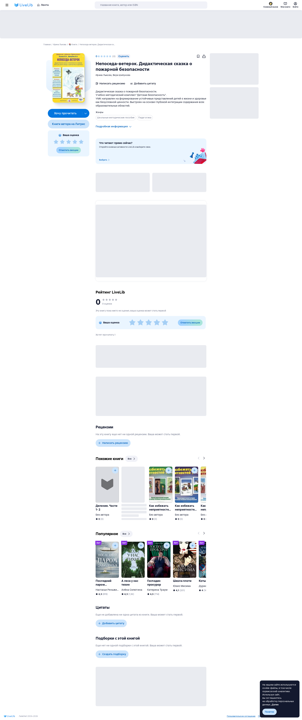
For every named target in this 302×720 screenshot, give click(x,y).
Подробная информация (112, 126)
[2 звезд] (62, 141)
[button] (68, 78)
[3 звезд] (68, 141)
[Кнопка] (198, 458)
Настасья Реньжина (108, 589)
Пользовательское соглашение (241, 716)
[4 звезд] (74, 141)
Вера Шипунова (121, 75)
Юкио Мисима (182, 586)
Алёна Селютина (131, 589)
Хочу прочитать (65, 113)
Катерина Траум (157, 589)
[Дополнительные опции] (85, 113)
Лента (45, 5)
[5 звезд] (81, 141)
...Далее (274, 704)
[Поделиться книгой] (203, 56)
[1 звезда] (56, 141)
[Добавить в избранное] (198, 56)
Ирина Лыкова (104, 75)
